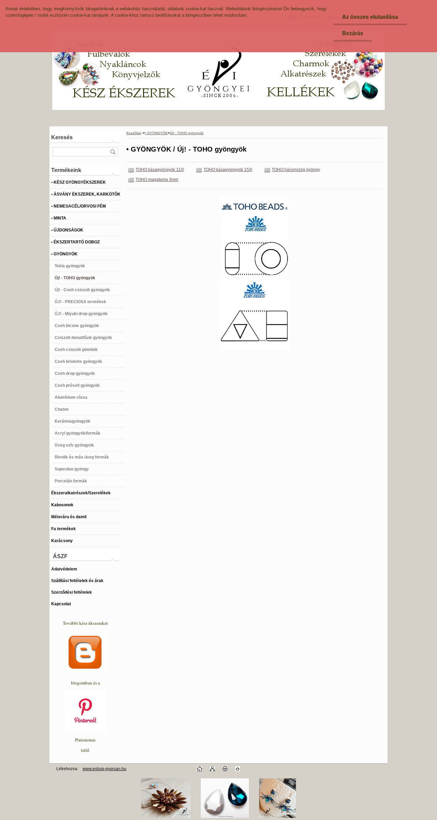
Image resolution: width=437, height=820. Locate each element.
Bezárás (352, 33)
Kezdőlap (133, 133)
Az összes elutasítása (370, 17)
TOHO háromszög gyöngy (296, 169)
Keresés (62, 137)
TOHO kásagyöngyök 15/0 (227, 169)
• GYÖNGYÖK (156, 133)
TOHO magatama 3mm (157, 179)
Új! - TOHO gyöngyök (186, 133)
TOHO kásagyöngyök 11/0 (160, 169)
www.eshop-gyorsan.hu (104, 768)
